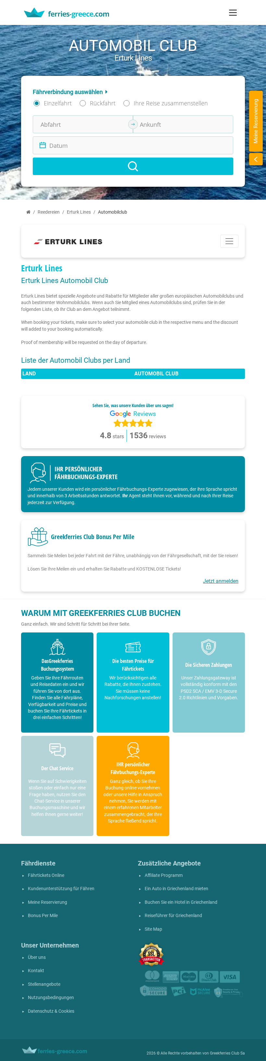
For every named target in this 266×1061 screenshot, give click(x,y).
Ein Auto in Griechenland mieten (176, 888)
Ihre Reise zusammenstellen (171, 103)
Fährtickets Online (46, 875)
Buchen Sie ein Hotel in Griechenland (181, 902)
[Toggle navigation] (233, 12)
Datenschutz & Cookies (51, 1011)
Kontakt (36, 970)
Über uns (37, 957)
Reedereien (49, 212)
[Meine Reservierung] (256, 159)
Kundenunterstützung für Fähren (61, 888)
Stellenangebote (44, 984)
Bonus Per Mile (43, 915)
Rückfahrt (102, 103)
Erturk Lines (79, 212)
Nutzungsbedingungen (51, 997)
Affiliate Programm (164, 875)
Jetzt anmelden (220, 581)
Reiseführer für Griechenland (173, 915)
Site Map (153, 929)
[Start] (28, 212)
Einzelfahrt (58, 103)
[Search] (133, 166)
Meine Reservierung (47, 902)
